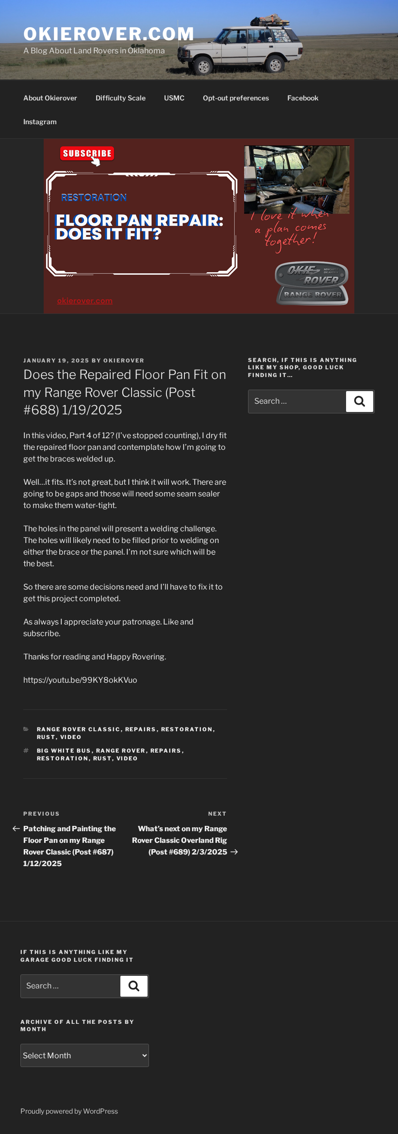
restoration (187, 729)
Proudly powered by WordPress (69, 1111)
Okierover (124, 360)
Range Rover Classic (79, 729)
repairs (141, 729)
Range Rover (121, 750)
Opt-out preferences (236, 98)
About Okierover (50, 98)
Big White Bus (64, 750)
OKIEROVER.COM (109, 34)
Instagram (40, 121)
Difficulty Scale (121, 98)
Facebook (302, 98)
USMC (174, 98)
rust (46, 737)
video (71, 737)
